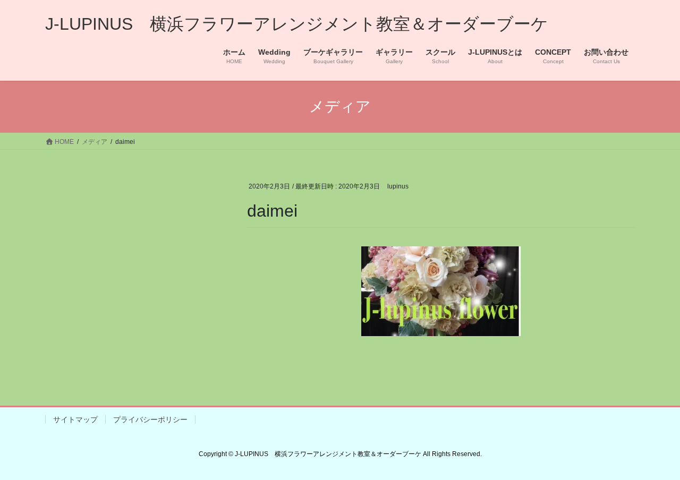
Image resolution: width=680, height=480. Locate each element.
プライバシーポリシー (150, 419)
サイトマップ (75, 419)
